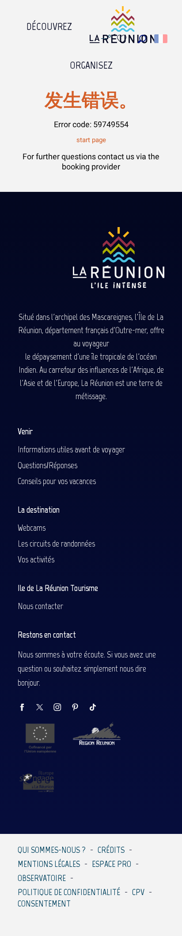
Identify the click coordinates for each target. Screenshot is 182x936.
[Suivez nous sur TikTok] (97, 707)
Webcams (32, 527)
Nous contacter (40, 606)
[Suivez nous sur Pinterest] (79, 707)
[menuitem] (49, 24)
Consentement (44, 903)
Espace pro (111, 863)
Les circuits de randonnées (56, 543)
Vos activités (36, 559)
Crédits (111, 849)
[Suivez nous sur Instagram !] (62, 707)
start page (91, 140)
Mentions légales (49, 863)
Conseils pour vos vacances (57, 481)
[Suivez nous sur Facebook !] (26, 707)
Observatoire (42, 878)
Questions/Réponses (47, 465)
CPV (138, 892)
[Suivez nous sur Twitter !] (44, 707)
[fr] (161, 39)
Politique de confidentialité (69, 892)
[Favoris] (123, 39)
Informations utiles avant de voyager (71, 449)
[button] (142, 39)
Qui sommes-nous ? (52, 849)
